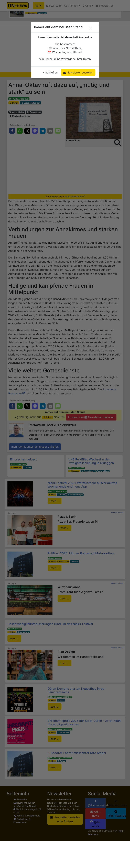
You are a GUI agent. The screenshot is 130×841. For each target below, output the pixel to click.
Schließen (50, 72)
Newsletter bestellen (79, 72)
